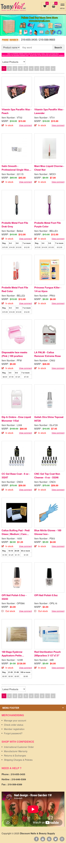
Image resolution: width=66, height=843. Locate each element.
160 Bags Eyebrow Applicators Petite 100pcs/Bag (12, 653)
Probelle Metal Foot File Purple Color (47, 224)
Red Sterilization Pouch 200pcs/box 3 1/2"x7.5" (47, 653)
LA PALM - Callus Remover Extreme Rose (47, 354)
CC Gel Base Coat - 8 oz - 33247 (16, 475)
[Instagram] (62, 839)
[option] (33, 25)
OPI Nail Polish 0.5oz (46, 595)
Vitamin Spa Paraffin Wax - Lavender (49, 111)
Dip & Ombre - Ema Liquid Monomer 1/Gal (16, 418)
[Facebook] (36, 839)
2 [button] (35, 33)
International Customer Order (19, 747)
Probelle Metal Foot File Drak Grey (15, 224)
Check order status (13, 724)
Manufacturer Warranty (15, 751)
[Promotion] (33, 54)
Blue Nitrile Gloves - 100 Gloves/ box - (47, 532)
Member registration (14, 729)
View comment (25, 125)
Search (58, 47)
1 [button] (31, 33)
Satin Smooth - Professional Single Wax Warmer (15, 168)
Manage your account (15, 720)
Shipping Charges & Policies (18, 759)
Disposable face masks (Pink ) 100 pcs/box (14, 354)
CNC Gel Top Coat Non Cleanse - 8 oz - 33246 (47, 475)
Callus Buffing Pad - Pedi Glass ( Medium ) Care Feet (16, 532)
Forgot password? (13, 733)
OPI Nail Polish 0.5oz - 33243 (14, 597)
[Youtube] (42, 839)
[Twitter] (55, 839)
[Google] (49, 839)
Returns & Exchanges (15, 755)
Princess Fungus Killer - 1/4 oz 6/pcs (47, 289)
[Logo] (13, 6)
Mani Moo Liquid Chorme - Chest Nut (49, 167)
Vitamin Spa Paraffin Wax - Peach (16, 111)
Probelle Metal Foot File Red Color (15, 289)
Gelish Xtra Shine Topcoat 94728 (48, 418)
